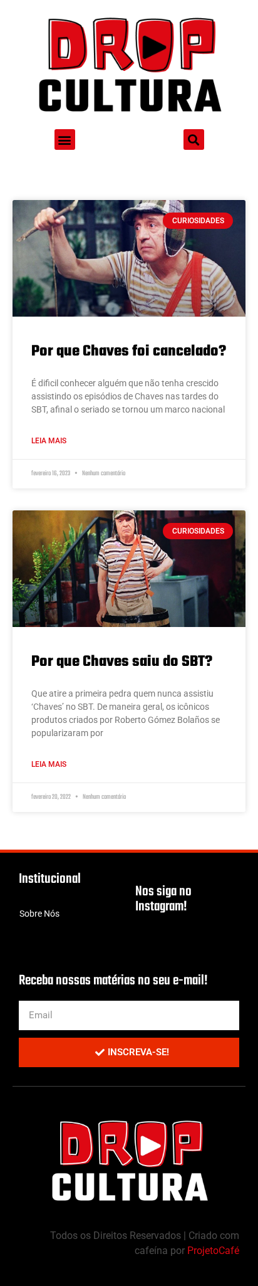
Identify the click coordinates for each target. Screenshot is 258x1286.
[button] (64, 139)
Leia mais (48, 440)
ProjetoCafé (213, 1251)
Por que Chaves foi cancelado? (128, 351)
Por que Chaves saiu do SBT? (121, 661)
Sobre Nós (39, 914)
